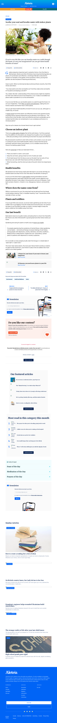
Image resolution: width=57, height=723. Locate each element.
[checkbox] (7, 309)
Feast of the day (13, 467)
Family (8, 638)
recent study (10, 113)
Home (27, 279)
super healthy (26, 176)
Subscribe (12, 9)
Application (23, 689)
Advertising (23, 697)
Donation (23, 695)
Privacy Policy (46, 716)
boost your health (39, 222)
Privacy (14, 718)
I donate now (12, 332)
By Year (38, 687)
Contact (40, 716)
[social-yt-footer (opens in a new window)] (24, 711)
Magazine (23, 691)
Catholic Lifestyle (10, 528)
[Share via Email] (48, 67)
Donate (28, 9)
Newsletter (23, 687)
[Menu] (10, 4)
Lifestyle (7, 16)
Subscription (24, 693)
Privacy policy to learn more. (29, 309)
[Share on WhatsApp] (50, 67)
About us (19, 716)
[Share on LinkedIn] (43, 67)
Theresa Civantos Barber (24, 25)
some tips (13, 150)
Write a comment (28, 360)
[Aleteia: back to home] (28, 3)
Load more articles (28, 408)
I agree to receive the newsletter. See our (21, 309)
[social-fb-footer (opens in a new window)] (27, 711)
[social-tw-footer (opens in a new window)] (29, 711)
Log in (33, 354)
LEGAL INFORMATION (26, 716)
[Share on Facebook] (40, 67)
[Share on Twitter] (45, 67)
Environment (9, 279)
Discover (7, 693)
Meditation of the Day (16, 472)
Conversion (9, 564)
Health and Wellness (19, 279)
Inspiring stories (10, 588)
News (7, 687)
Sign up (9, 312)
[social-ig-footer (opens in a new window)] (32, 711)
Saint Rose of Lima (33, 6)
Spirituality (8, 691)
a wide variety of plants (18, 133)
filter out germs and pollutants (30, 104)
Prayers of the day (14, 477)
